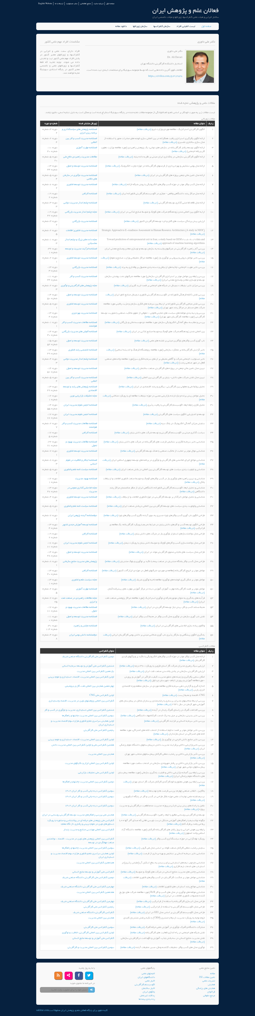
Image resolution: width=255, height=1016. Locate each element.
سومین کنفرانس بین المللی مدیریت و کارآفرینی (91, 947)
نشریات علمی (208, 981)
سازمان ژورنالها (140, 26)
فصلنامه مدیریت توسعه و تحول (81, 166)
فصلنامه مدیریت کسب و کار (83, 276)
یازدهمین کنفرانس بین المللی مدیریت (95, 671)
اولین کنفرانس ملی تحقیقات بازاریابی (96, 773)
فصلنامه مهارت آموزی (86, 148)
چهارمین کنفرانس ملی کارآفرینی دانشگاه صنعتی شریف (87, 887)
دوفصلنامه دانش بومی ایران (83, 635)
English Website (45, 3)
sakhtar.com (42, 1010)
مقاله (212, 973)
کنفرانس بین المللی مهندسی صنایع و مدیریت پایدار (88, 830)
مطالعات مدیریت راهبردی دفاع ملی (80, 157)
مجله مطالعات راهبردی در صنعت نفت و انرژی (79, 600)
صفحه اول (110, 3)
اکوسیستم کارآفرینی (145, 984)
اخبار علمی (150, 981)
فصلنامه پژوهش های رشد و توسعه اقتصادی (80, 388)
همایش (211, 984)
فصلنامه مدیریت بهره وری (84, 313)
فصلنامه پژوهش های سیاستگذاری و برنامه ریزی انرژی (79, 131)
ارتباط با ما (59, 3)
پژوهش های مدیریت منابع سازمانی (80, 561)
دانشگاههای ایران (146, 977)
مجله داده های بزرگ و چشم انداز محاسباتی (81, 241)
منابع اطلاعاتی (85, 3)
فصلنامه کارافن (89, 193)
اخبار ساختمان (148, 988)
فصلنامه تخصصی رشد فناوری (82, 350)
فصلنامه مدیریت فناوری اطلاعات (81, 230)
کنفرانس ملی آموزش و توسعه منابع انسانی (93, 872)
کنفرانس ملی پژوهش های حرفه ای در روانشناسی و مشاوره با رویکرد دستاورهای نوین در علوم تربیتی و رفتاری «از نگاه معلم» (80, 822)
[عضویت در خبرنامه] (91, 990)
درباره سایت (98, 3)
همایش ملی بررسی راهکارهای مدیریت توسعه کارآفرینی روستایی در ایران (78, 815)
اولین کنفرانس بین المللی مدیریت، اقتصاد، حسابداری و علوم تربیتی (81, 677)
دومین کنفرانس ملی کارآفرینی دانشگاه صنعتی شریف (88, 656)
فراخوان (211, 992)
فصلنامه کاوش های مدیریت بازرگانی (79, 331)
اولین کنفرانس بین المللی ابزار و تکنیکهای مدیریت (89, 763)
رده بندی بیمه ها (147, 999)
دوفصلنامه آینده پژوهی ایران (82, 515)
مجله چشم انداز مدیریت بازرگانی (81, 212)
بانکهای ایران (149, 992)
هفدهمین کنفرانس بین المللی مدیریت (95, 892)
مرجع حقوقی (209, 995)
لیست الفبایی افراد (185, 26)
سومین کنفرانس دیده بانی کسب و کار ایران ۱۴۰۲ (89, 791)
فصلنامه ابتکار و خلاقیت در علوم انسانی (81, 462)
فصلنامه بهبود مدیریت (86, 479)
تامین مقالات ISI (207, 977)
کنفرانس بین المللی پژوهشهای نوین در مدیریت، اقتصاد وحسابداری (81, 701)
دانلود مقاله (121, 26)
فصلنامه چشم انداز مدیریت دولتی (80, 203)
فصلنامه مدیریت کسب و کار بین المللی (81, 140)
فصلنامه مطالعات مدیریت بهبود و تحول (81, 443)
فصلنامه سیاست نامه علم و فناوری (80, 469)
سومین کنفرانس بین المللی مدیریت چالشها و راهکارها (88, 716)
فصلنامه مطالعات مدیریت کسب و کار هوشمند (79, 324)
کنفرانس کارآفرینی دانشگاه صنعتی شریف (93, 912)
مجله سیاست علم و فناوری (84, 580)
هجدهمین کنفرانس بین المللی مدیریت (95, 863)
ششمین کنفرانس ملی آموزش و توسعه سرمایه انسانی (88, 666)
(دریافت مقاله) (144, 129)
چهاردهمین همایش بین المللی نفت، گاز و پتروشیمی (89, 686)
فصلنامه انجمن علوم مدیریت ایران (80, 405)
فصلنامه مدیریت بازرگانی (84, 221)
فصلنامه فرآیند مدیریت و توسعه (81, 249)
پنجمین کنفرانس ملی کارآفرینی (99, 730)
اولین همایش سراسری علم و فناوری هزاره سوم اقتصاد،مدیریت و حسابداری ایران (82, 723)
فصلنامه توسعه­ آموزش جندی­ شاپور (79, 525)
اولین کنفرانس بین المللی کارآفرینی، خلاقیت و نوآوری (88, 933)
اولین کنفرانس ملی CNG (101, 695)
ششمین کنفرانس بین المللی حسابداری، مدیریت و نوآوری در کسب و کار (79, 710)
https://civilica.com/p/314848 (165, 76)
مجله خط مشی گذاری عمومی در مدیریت (82, 489)
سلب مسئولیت (71, 3)
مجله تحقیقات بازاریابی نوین (83, 396)
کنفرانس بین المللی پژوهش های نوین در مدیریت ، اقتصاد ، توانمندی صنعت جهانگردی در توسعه (80, 840)
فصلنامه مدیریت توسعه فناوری (82, 184)
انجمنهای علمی (148, 973)
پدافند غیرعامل (147, 995)
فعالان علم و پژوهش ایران (185, 10)
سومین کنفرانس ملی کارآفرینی (99, 927)
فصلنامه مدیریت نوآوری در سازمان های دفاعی (80, 177)
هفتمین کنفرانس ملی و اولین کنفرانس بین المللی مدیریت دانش (83, 745)
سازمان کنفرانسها (161, 26)
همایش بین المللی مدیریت (101, 754)
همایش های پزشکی (205, 988)
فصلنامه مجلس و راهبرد (85, 626)
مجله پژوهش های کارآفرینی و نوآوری (79, 285)
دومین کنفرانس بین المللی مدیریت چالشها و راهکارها (88, 782)
